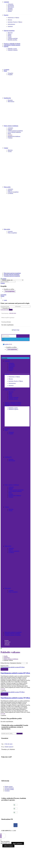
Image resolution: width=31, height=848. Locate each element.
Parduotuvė (7, 642)
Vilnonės (10, 20)
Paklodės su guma (12, 48)
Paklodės (6, 46)
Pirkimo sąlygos (9, 786)
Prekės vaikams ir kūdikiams (11, 125)
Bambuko (10, 9)
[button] (3, 294)
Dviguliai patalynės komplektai (11, 274)
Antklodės (6, 2)
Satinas (9, 34)
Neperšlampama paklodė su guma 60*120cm (15, 673)
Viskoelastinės (11, 24)
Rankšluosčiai (7, 98)
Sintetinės (10, 8)
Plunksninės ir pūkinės (13, 17)
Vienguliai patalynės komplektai (12, 276)
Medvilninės (11, 7)
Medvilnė (10, 32)
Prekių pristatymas (9, 788)
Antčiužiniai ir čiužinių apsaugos (12, 45)
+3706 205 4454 (12, 313)
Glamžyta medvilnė (13, 38)
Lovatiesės (6, 69)
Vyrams (10, 151)
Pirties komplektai (12, 232)
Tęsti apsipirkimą (9, 291)
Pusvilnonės (11, 5)
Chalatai (6, 148)
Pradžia (6, 656)
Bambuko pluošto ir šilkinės (15, 22)
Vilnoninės (10, 4)
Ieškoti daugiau (8, 846)
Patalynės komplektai (9, 30)
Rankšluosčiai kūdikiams (14, 136)
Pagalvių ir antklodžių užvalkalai (12, 43)
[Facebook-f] (15, 825)
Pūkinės (10, 11)
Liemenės (10, 231)
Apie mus (7, 643)
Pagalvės (6, 15)
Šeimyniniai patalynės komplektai (12, 273)
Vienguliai (10, 73)
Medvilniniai (11, 101)
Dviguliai (10, 74)
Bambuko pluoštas (12, 40)
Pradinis (7, 640)
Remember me (6, 308)
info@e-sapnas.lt (9, 746)
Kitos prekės (7, 229)
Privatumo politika (9, 789)
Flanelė (9, 37)
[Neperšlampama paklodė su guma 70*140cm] (12, 692)
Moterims (10, 150)
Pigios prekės (7, 187)
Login (5, 300)
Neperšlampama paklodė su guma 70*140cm (15, 698)
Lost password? (5, 309)
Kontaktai (7, 644)
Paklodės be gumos (12, 50)
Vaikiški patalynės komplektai (15, 130)
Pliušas (9, 35)
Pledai (5, 71)
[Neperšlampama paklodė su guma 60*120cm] (12, 667)
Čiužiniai (10, 138)
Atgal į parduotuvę (17, 843)
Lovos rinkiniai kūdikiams (14, 132)
